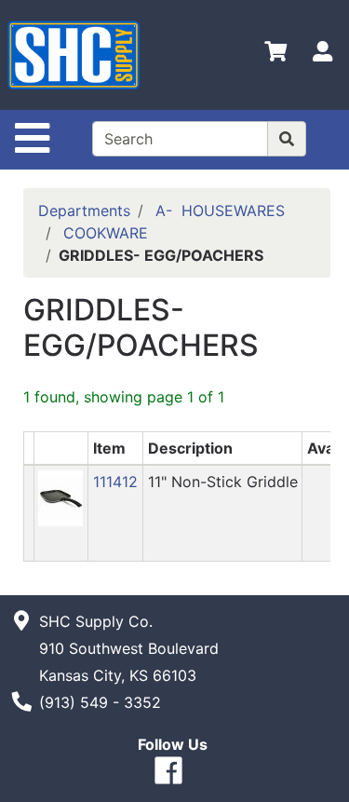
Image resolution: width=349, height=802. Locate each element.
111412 (115, 481)
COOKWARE (105, 233)
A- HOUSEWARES (220, 210)
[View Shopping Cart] (275, 55)
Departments (84, 210)
